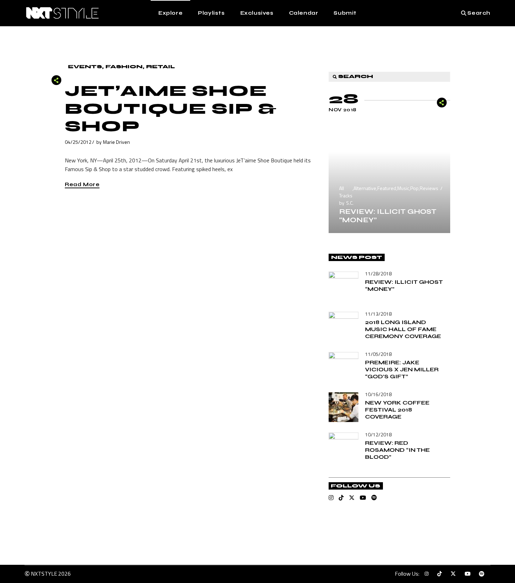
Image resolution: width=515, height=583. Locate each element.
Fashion (124, 67)
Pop (414, 188)
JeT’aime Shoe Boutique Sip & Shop (171, 108)
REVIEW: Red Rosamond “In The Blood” (397, 450)
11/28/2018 (378, 273)
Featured (386, 188)
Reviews (429, 188)
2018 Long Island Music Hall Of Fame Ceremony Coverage (403, 329)
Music (403, 188)
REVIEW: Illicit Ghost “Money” (388, 215)
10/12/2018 (378, 434)
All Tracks (345, 191)
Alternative (364, 188)
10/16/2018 (378, 394)
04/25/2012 (78, 142)
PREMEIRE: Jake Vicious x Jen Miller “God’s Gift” (402, 369)
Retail (160, 67)
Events (85, 67)
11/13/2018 (378, 313)
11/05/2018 (378, 354)
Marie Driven (116, 142)
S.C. (349, 202)
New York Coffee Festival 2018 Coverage (397, 409)
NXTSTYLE (44, 573)
